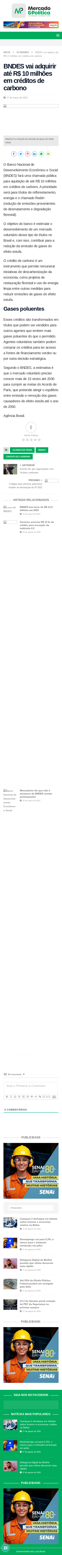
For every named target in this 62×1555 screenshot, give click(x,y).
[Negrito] (7, 1097)
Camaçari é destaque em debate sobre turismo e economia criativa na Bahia (38, 1221)
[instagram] (28, 42)
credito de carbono (18, 456)
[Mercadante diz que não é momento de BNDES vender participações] (10, 919)
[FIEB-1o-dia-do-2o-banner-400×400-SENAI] (31, 1196)
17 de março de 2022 (17, 97)
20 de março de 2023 (31, 801)
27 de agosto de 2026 (32, 1229)
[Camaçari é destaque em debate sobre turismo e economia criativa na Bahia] (10, 1222)
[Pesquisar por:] (31, 1208)
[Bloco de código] (36, 1097)
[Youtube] (40, 42)
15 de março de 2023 (31, 514)
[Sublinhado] (15, 1097)
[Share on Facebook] (13, 153)
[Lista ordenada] (23, 1097)
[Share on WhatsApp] (41, 153)
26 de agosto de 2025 (32, 532)
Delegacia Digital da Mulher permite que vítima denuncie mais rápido (36, 1263)
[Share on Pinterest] (27, 153)
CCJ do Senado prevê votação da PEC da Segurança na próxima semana (37, 1304)
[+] (48, 1096)
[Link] (40, 1097)
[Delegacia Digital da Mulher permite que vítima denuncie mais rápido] (10, 1263)
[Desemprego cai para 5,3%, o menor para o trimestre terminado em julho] (10, 1243)
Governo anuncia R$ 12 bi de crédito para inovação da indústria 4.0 (37, 525)
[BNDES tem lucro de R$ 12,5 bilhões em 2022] (10, 509)
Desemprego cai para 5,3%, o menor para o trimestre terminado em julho (37, 1242)
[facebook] (22, 42)
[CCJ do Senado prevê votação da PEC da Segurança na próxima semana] (10, 1304)
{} (44, 1096)
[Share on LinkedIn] (34, 153)
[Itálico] (11, 1097)
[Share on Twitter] (20, 153)
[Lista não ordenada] (27, 1097)
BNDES (42, 450)
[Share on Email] (48, 153)
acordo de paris (22, 450)
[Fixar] (19, 1097)
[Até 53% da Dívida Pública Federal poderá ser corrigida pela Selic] (10, 1284)
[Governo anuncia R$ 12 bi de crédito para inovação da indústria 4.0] (10, 651)
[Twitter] (34, 42)
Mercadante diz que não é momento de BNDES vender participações (36, 793)
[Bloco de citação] (31, 1097)
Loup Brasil (39, 1551)
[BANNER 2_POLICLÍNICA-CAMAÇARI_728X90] (31, 26)
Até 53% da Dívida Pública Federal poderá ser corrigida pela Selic (36, 1283)
